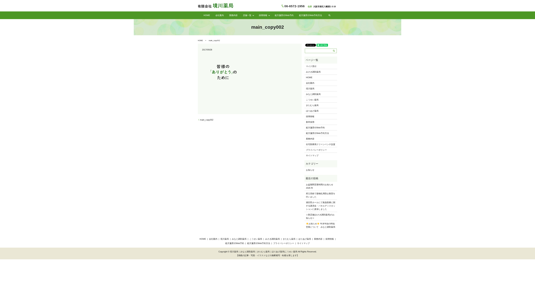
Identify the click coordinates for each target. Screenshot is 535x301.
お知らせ (310, 170)
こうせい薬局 (312, 100)
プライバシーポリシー (316, 150)
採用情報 (310, 116)
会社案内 (219, 15)
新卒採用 (310, 122)
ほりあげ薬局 (312, 111)
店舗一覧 (247, 15)
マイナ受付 (311, 66)
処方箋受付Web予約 (284, 15)
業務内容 (233, 15)
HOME (207, 15)
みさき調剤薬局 (313, 72)
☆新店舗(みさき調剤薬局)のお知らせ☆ (320, 216)
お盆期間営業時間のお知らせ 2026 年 (320, 186)
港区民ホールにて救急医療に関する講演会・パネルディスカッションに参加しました (320, 205)
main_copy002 (206, 120)
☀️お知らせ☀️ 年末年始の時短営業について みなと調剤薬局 (320, 225)
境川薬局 (310, 88)
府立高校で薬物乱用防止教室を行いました (320, 195)
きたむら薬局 (312, 105)
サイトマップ (312, 155)
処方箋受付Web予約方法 (310, 15)
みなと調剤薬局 (313, 94)
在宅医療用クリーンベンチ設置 (320, 144)
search (329, 15)
